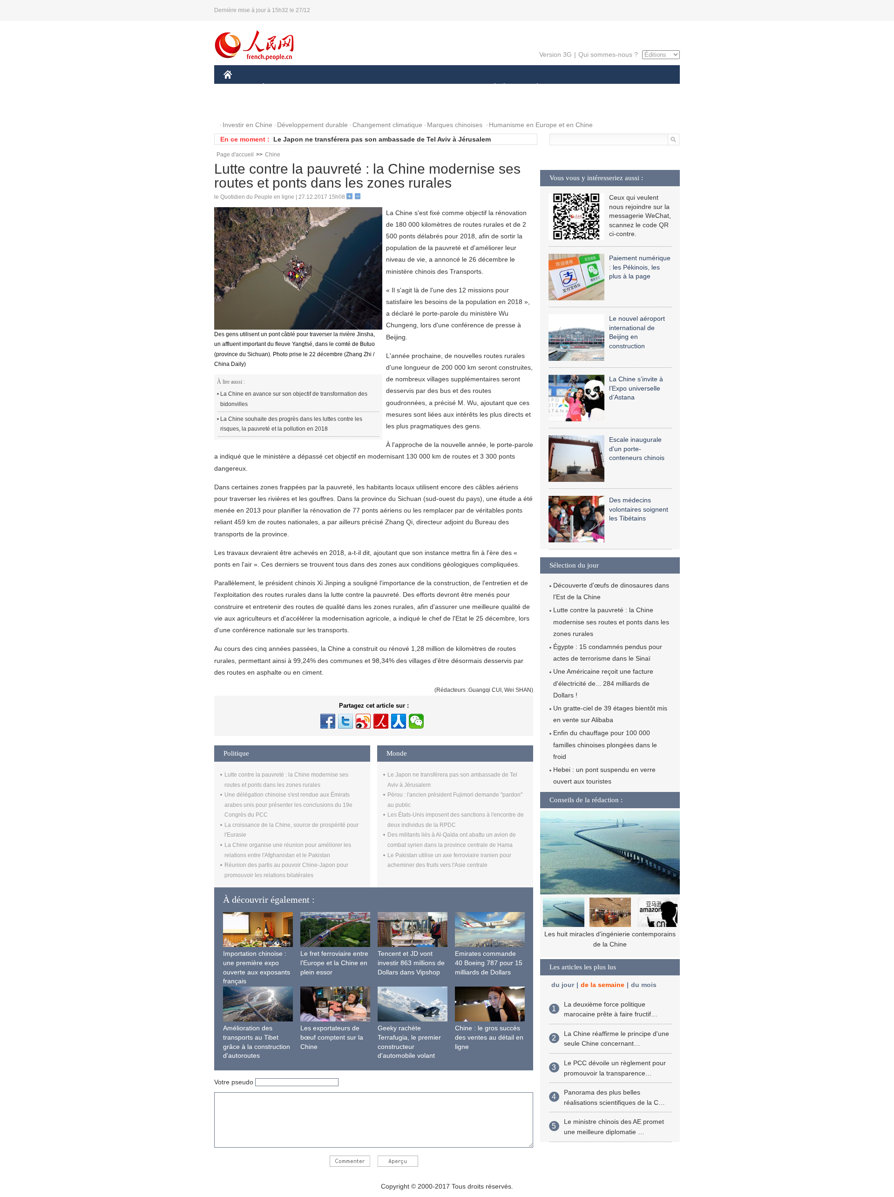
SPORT (570, 88)
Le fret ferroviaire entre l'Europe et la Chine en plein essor (334, 962)
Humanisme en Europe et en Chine (541, 124)
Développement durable (312, 124)
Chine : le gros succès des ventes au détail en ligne (489, 1037)
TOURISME (610, 88)
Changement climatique (387, 124)
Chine (272, 154)
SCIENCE (405, 88)
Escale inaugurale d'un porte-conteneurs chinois (636, 448)
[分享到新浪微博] (363, 721)
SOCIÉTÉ (490, 88)
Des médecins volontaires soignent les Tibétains (638, 509)
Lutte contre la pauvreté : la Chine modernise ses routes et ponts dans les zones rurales (611, 621)
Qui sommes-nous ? (608, 54)
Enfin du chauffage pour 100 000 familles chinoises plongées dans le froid (605, 744)
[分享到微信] (416, 721)
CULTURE (448, 88)
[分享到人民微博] (380, 721)
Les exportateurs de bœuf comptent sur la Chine (331, 1037)
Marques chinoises (454, 124)
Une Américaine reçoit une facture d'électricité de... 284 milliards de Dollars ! (603, 683)
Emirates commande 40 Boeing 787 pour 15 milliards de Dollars (488, 962)
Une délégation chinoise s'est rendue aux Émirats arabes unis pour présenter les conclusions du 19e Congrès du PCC (288, 804)
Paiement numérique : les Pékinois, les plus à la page (639, 267)
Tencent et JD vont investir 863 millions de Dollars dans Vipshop (411, 962)
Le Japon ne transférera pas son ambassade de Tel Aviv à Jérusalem (382, 139)
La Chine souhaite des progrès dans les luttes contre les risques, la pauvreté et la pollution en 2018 (291, 424)
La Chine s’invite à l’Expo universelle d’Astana (636, 388)
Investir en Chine (247, 124)
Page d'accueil (235, 154)
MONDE (324, 88)
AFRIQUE (363, 88)
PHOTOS (243, 106)
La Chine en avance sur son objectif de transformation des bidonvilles (293, 399)
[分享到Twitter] (345, 721)
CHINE (239, 88)
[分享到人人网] (398, 721)
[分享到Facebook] (327, 721)
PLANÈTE (532, 88)
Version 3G (555, 54)
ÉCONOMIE (281, 88)
